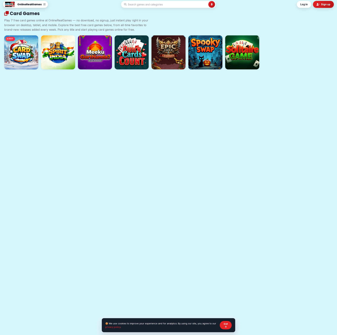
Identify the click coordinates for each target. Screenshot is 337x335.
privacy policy (112, 327)
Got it (226, 325)
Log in (304, 4)
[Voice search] (211, 4)
